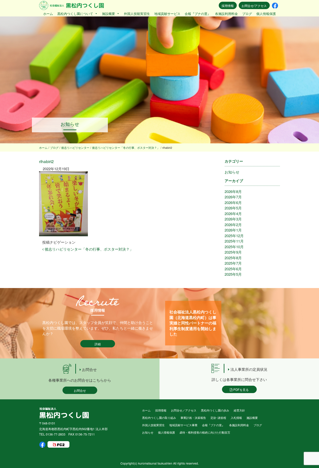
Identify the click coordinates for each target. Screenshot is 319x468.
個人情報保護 (266, 13)
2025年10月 (234, 246)
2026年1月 (233, 230)
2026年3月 (233, 219)
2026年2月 (233, 224)
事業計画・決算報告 (193, 418)
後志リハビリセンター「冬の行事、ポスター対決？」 (88, 249)
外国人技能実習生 (137, 13)
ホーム (48, 13)
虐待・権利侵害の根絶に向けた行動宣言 (204, 432)
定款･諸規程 (218, 418)
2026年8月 (233, 191)
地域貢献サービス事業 (183, 425)
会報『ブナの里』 (198, 13)
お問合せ (80, 390)
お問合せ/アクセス (254, 5)
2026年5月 (233, 208)
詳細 (98, 344)
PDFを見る (240, 389)
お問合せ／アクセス (183, 410)
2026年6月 (233, 202)
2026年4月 (233, 213)
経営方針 (239, 410)
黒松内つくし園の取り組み (159, 418)
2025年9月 (233, 252)
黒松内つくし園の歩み (215, 410)
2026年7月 (233, 196)
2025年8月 (233, 257)
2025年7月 (233, 263)
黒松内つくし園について (75, 13)
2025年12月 (234, 235)
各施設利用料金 (226, 13)
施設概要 (108, 13)
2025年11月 (234, 241)
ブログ (247, 13)
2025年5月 (233, 274)
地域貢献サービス (167, 13)
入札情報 (236, 418)
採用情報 (228, 5)
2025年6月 (233, 268)
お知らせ (232, 172)
